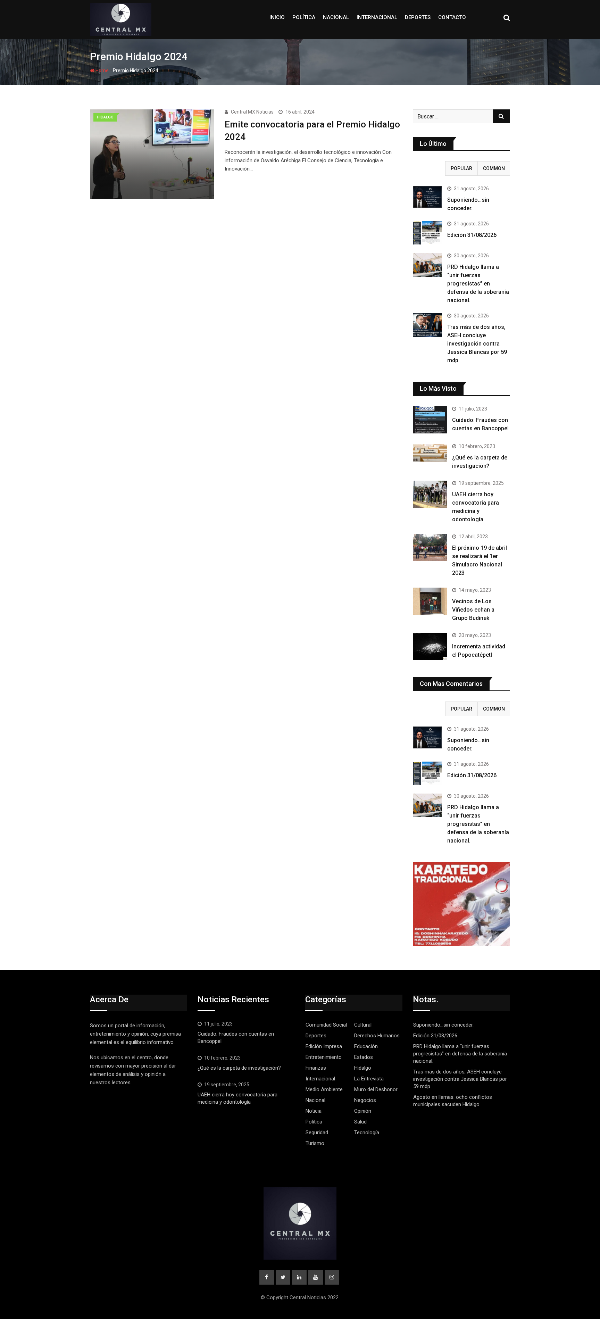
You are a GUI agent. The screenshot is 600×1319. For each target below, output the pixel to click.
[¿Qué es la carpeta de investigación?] (430, 453)
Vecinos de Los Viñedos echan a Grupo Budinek (473, 609)
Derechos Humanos (377, 1035)
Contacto (452, 17)
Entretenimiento (324, 1057)
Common (494, 168)
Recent (429, 168)
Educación (366, 1046)
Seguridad (317, 1132)
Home (101, 70)
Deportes (418, 17)
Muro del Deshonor (376, 1089)
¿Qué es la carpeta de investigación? (239, 1068)
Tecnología (366, 1132)
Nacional (336, 17)
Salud (360, 1122)
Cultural (363, 1025)
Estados (363, 1057)
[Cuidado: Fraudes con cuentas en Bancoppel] (430, 419)
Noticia (314, 1111)
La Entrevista (369, 1079)
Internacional (377, 17)
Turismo (315, 1143)
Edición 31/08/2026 (472, 235)
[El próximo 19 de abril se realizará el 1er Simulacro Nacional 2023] (430, 547)
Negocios (365, 1100)
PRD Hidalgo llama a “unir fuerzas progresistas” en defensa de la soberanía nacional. (478, 284)
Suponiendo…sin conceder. (444, 1025)
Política (303, 17)
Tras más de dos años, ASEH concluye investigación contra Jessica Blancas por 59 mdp (477, 344)
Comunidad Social (326, 1025)
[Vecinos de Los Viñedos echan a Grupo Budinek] (430, 601)
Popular (461, 168)
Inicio (277, 17)
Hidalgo (362, 1068)
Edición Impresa (324, 1046)
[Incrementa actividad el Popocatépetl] (430, 646)
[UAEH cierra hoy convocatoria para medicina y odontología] (430, 494)
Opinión (362, 1111)
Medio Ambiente (324, 1089)
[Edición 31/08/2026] (427, 232)
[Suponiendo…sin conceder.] (427, 197)
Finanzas (316, 1068)
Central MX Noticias (252, 112)
